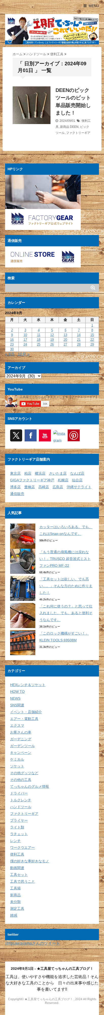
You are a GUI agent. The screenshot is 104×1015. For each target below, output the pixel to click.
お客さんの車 (20, 732)
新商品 (64, 127)
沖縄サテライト (79, 487)
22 (92, 340)
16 (12, 340)
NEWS (15, 698)
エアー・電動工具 (24, 719)
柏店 (27, 473)
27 (65, 344)
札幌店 (63, 480)
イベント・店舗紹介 (26, 712)
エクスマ (17, 725)
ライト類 (17, 827)
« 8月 (10, 354)
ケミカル (17, 759)
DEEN (74, 127)
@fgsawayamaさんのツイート (32, 943)
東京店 (15, 473)
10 (25, 335)
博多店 (15, 487)
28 (79, 344)
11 (38, 335)
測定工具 (17, 909)
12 (52, 335)
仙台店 (77, 480)
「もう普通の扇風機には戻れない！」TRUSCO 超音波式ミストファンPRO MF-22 (65, 559)
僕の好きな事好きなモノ (29, 861)
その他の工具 (20, 780)
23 (12, 344)
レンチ (15, 841)
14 (79, 335)
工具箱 (15, 888)
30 (12, 349)
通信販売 (17, 494)
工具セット (19, 875)
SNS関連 (17, 705)
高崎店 (43, 487)
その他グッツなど (24, 773)
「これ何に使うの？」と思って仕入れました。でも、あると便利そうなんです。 (65, 613)
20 (65, 340)
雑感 (13, 915)
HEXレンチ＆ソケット (27, 685)
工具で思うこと (22, 881)
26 (52, 344)
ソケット (17, 766)
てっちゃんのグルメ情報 (29, 786)
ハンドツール (20, 807)
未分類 (15, 902)
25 (38, 344)
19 (52, 340)
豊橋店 (29, 487)
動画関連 (17, 868)
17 (25, 340)
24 (25, 344)
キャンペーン (20, 753)
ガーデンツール (22, 746)
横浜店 (40, 473)
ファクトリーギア (78, 133)
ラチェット (19, 834)
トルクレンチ (20, 800)
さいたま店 (58, 473)
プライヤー (19, 820)
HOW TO (17, 692)
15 (92, 335)
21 (79, 340)
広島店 (58, 487)
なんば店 (77, 473)
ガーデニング (20, 739)
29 (92, 344)
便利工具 (17, 854)
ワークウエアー (22, 847)
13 (65, 335)
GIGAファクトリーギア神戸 (32, 480)
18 (38, 340)
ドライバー (19, 793)
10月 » (24, 354)
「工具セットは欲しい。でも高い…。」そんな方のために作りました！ (65, 586)
